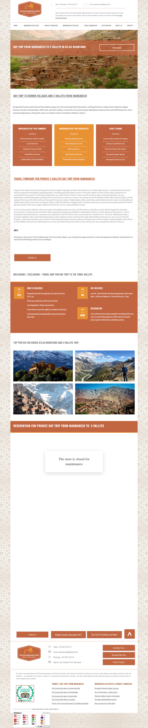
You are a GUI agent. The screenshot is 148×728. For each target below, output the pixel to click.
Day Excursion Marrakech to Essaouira (63, 699)
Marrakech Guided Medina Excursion (105, 699)
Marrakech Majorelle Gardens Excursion (107, 688)
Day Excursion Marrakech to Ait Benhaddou (65, 692)
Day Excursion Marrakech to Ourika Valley (64, 696)
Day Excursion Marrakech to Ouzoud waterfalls (66, 688)
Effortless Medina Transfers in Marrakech (107, 696)
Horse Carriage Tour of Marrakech (105, 703)
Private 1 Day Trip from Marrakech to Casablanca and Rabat (70, 703)
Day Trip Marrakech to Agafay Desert (106, 692)
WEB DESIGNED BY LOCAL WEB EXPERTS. (45, 709)
